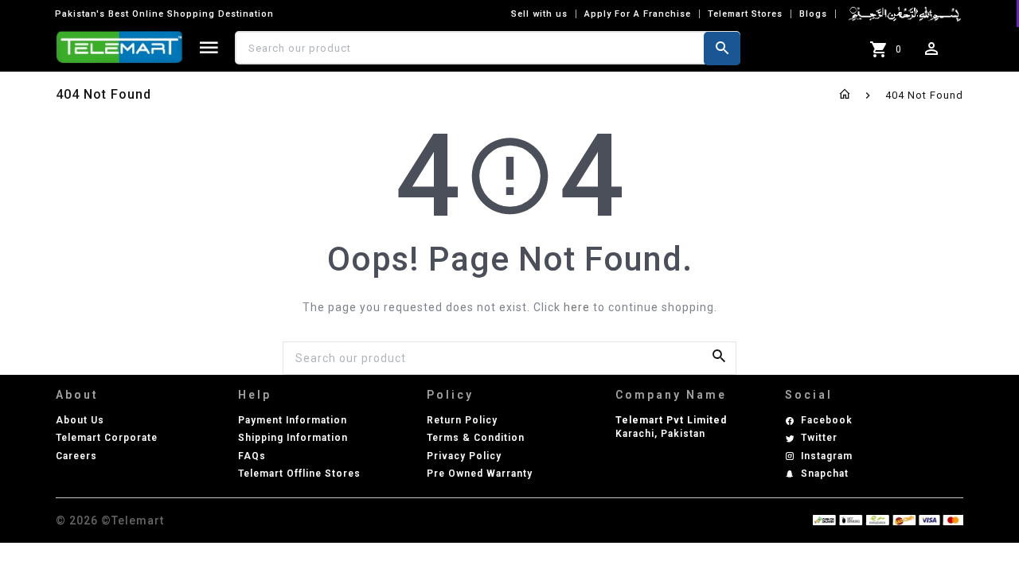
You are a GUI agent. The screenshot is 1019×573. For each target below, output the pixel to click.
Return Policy (462, 420)
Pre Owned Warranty (480, 473)
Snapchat (825, 473)
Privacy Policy (464, 456)
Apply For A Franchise (637, 14)
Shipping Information (293, 437)
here (577, 307)
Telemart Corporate (107, 437)
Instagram (827, 456)
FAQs (252, 456)
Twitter (819, 437)
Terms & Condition (476, 437)
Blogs (813, 14)
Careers (76, 456)
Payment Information (292, 420)
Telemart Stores (745, 14)
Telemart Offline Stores (299, 473)
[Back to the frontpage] (845, 95)
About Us (80, 420)
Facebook (827, 420)
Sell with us (539, 14)
